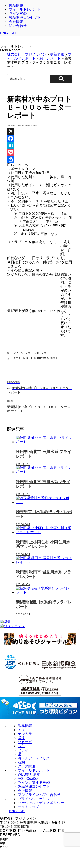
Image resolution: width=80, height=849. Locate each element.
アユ (21, 730)
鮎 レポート (44, 353)
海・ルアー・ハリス (34, 758)
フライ (23, 750)
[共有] (40, 159)
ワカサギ (25, 742)
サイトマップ (28, 807)
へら (21, 746)
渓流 (21, 738)
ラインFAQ (18, 13)
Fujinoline (29, 125)
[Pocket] (40, 152)
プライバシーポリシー (35, 799)
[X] (40, 131)
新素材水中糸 (41, 358)
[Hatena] (40, 145)
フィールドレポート (25, 9)
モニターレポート (23, 358)
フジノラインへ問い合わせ (39, 795)
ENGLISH (8, 33)
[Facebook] (40, 138)
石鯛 (21, 762)
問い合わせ (18, 26)
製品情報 (16, 5)
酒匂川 (54, 358)
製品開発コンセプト (25, 17)
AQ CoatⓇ (28, 778)
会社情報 (16, 22)
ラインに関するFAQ (34, 782)
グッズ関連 (27, 766)
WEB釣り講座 (29, 774)
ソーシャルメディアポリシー (41, 803)
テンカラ (25, 734)
